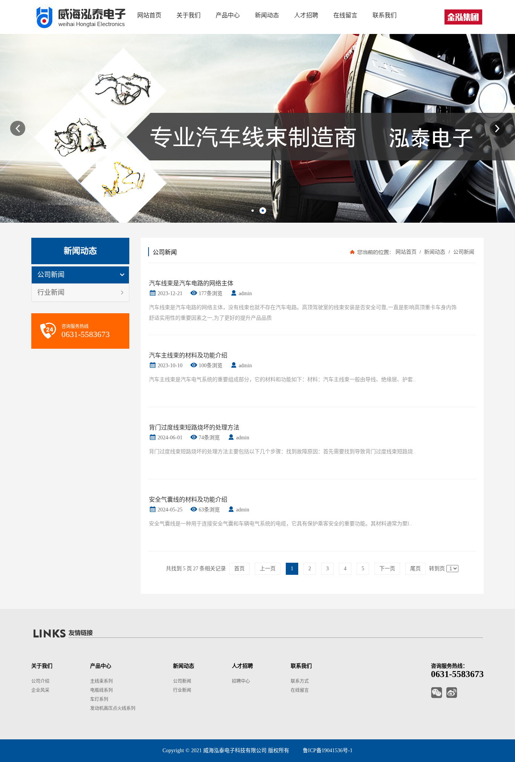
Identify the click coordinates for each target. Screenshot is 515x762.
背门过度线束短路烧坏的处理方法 (194, 427)
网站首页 (406, 252)
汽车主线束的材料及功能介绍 (188, 355)
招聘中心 (241, 681)
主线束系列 (101, 681)
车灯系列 (99, 699)
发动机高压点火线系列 (112, 708)
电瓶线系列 (101, 690)
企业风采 (40, 690)
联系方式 (300, 681)
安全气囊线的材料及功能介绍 (188, 499)
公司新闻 (50, 275)
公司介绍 (40, 681)
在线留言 (300, 690)
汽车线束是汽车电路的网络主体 (191, 283)
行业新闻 (50, 292)
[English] (463, 17)
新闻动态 (435, 252)
